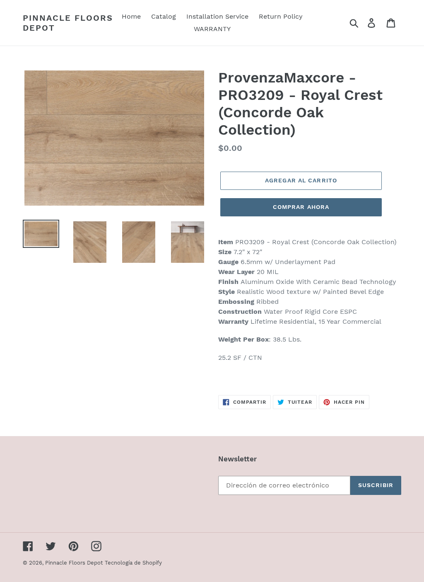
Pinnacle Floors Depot (68, 23)
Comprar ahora (301, 207)
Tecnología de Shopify (133, 563)
